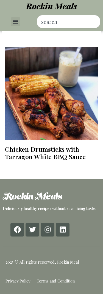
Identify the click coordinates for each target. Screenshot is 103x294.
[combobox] (68, 21)
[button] (15, 21)
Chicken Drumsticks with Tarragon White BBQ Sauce (45, 152)
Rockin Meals (51, 6)
